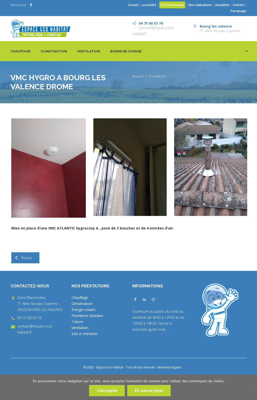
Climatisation (54, 51)
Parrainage (238, 11)
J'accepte (107, 390)
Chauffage (21, 51)
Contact (238, 5)
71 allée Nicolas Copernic (220, 30)
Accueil (133, 5)
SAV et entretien (172, 5)
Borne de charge (126, 51)
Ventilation (88, 51)
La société (149, 5)
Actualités (222, 5)
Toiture (77, 321)
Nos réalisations (200, 5)
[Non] (250, 387)
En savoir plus (149, 390)
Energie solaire (83, 309)
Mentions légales (169, 367)
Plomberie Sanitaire (87, 315)
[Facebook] (31, 5)
